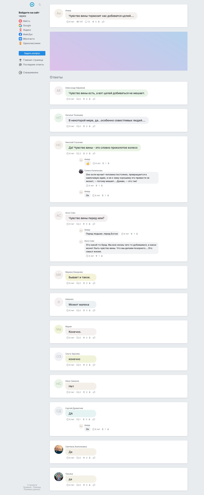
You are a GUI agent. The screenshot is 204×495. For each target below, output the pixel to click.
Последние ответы (33, 64)
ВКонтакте (29, 38)
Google (27, 25)
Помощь (37, 487)
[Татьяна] (59, 476)
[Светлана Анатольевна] (59, 449)
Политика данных (32, 489)
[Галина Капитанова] (81, 171)
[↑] (93, 22)
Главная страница (33, 60)
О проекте (32, 485)
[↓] (98, 22)
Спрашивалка (30, 72)
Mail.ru (26, 21)
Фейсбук (28, 34)
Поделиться (103, 21)
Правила (27, 487)
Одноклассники (31, 43)
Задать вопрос (32, 53)
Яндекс (27, 29)
